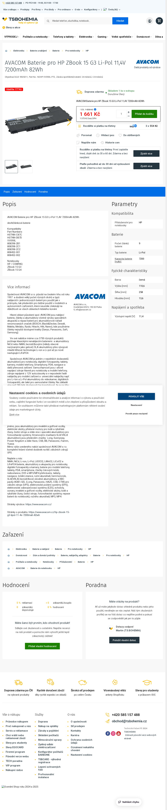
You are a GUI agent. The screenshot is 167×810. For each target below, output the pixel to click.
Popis (7, 191)
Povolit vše (136, 396)
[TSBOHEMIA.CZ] (20, 21)
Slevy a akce (13, 27)
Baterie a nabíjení (38, 50)
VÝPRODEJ (10, 36)
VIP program (13, 765)
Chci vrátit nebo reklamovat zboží (15, 737)
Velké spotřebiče (121, 36)
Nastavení (136, 405)
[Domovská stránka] (6, 51)
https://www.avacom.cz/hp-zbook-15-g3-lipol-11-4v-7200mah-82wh (38, 514)
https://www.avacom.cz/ (39, 504)
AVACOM (20, 568)
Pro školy (49, 9)
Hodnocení (30, 191)
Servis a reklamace (17, 730)
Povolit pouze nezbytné (137, 414)
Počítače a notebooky (35, 36)
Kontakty (76, 730)
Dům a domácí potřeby (44, 555)
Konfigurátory (90, 9)
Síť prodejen (78, 726)
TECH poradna (14, 761)
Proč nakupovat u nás (18, 726)
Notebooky (48, 562)
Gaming (102, 36)
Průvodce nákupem (17, 721)
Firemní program (15, 751)
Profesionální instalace (46, 776)
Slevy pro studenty (16, 742)
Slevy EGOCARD (15, 747)
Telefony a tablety (63, 36)
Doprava (43, 721)
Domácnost (143, 36)
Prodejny (24, 9)
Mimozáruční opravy (49, 739)
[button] (111, 9)
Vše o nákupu (9, 9)
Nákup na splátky (48, 726)
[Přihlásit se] (149, 20)
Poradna (43, 191)
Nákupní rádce (14, 770)
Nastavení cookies (81, 754)
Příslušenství (66, 562)
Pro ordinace (64, 9)
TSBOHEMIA (130, 732)
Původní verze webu (17, 756)
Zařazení (17, 191)
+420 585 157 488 (13, 3)
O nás (77, 9)
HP (87, 50)
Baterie (56, 50)
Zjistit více (14, 414)
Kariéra (75, 735)
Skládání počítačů (48, 735)
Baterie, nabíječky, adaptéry (74, 555)
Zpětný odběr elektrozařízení (46, 746)
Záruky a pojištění (48, 730)
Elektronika (85, 36)
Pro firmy (36, 9)
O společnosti (79, 721)
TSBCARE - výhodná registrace (49, 761)
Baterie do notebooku (41, 568)
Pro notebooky (72, 50)
